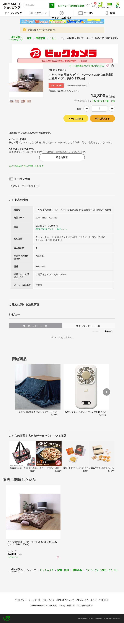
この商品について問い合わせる (88, 65)
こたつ (53, 38)
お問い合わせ (48, 600)
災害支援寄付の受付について (41, 30)
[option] (26, 80)
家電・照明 (63, 570)
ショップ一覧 (34, 600)
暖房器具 (77, 570)
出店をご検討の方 (67, 605)
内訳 (113, 101)
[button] (106, 392)
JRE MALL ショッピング (16, 38)
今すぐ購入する (102, 118)
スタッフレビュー (88, 326)
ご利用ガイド (20, 600)
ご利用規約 (104, 600)
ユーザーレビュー (35, 326)
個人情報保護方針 (85, 605)
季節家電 (41, 38)
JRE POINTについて (65, 600)
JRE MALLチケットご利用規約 (43, 605)
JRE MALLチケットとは (86, 600)
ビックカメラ (47, 570)
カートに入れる (76, 118)
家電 (29, 38)
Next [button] (33, 80)
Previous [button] (19, 80)
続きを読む (62, 157)
